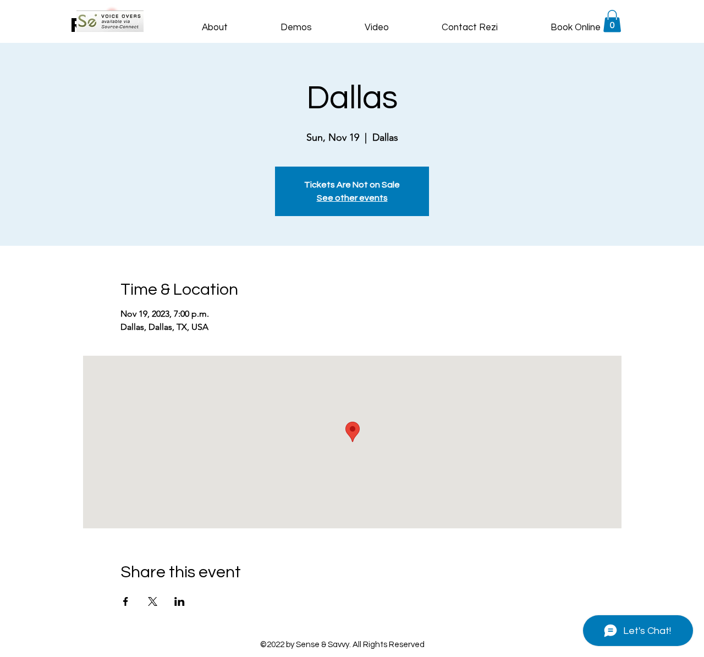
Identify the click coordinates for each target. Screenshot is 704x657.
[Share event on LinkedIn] (179, 601)
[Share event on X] (152, 601)
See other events (352, 198)
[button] (612, 21)
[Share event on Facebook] (125, 601)
